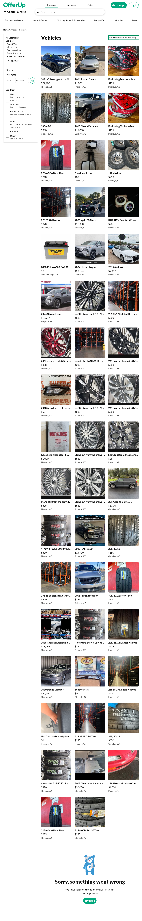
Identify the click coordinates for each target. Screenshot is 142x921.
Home (6, 30)
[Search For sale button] (38, 12)
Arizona (14, 30)
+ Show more (14, 60)
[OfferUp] (14, 5)
